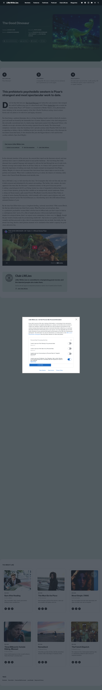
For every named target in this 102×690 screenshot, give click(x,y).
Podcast (54, 3)
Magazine (74, 3)
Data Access (51, 370)
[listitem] (51, 340)
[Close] (76, 319)
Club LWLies (64, 3)
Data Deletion (42, 370)
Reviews (27, 3)
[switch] (69, 343)
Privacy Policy (59, 370)
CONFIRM (40, 365)
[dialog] (51, 345)
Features (36, 3)
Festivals (45, 3)
